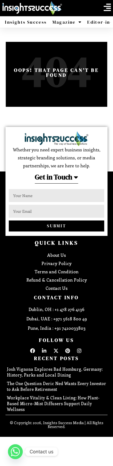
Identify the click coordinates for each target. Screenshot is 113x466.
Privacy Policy (56, 263)
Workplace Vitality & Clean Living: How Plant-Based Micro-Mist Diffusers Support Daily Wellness (53, 403)
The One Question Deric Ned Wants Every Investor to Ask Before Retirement (56, 386)
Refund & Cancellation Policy (56, 280)
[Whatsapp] (15, 451)
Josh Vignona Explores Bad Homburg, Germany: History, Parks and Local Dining (55, 372)
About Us (56, 255)
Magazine (64, 22)
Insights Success (26, 22)
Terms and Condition (56, 271)
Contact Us (56, 288)
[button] (107, 7)
